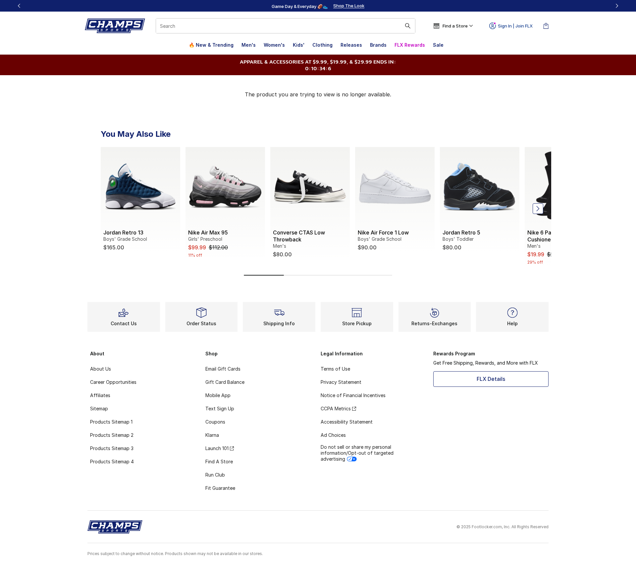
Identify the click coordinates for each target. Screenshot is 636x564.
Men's (248, 45)
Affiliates (100, 395)
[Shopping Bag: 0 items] (546, 25)
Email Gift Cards (222, 369)
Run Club (215, 475)
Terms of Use (335, 369)
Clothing (322, 45)
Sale (438, 45)
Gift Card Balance (224, 382)
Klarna (212, 435)
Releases (351, 45)
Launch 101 (217, 448)
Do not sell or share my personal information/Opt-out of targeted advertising (357, 453)
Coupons (215, 422)
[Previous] (19, 6)
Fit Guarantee (220, 488)
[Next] (616, 6)
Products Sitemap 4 (112, 461)
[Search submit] (407, 26)
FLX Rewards (410, 45)
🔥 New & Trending (211, 45)
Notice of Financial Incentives (353, 395)
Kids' (298, 45)
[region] (318, 6)
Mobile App (218, 395)
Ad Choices (333, 435)
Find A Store (219, 461)
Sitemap (99, 408)
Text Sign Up (219, 408)
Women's (274, 45)
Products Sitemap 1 (111, 422)
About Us (100, 369)
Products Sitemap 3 (111, 448)
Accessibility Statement (347, 422)
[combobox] (285, 26)
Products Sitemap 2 (111, 435)
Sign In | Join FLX (515, 25)
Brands (378, 45)
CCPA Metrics (336, 408)
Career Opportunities (113, 382)
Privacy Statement (341, 382)
